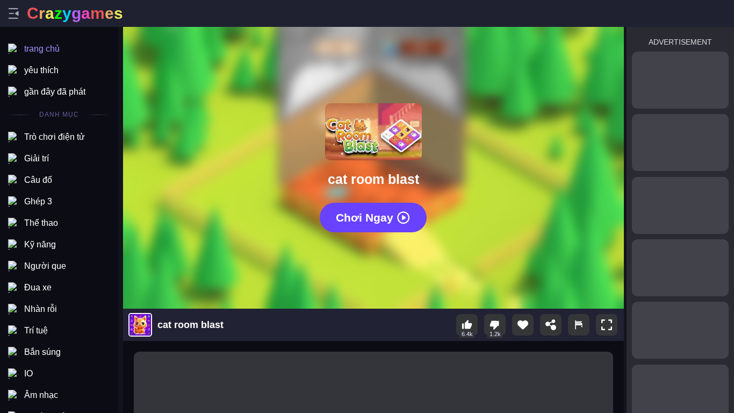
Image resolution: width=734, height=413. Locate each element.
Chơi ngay (364, 217)
